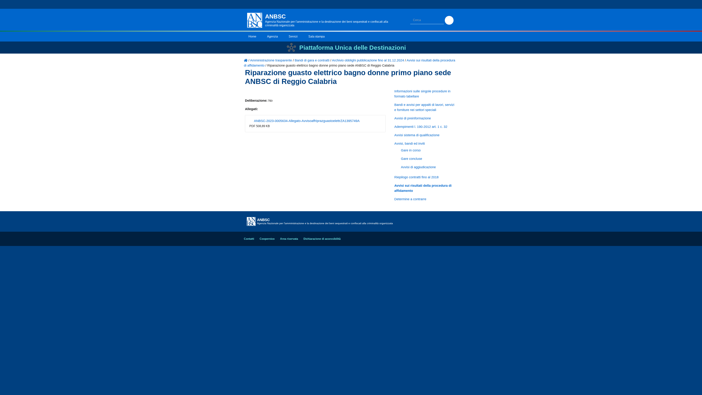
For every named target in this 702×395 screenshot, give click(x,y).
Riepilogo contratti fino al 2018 (416, 177)
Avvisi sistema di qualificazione (416, 135)
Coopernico (267, 238)
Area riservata (289, 238)
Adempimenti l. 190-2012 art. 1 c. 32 (420, 127)
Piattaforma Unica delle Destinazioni (352, 47)
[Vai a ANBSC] (246, 60)
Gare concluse (411, 159)
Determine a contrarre (410, 199)
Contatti (249, 238)
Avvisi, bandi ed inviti (409, 143)
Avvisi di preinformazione (412, 118)
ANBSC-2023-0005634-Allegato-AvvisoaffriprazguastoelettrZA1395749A (306, 121)
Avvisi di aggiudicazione (418, 167)
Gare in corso (411, 150)
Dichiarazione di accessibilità (322, 238)
